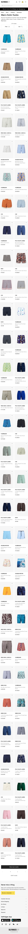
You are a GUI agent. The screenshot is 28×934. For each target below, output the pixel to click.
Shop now (23, 9)
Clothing (13, 12)
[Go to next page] (25, 872)
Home (2, 12)
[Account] (16, 2)
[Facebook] (2, 925)
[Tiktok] (10, 925)
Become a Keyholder (7, 893)
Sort (19, 26)
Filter (6, 26)
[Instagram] (6, 925)
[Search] (3, 5)
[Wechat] (14, 925)
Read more (3, 20)
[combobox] (15, 5)
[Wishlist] (19, 2)
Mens (7, 12)
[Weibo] (17, 925)
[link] (7, 51)
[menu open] (25, 2)
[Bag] (22, 2)
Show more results (14, 867)
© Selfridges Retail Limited (14, 931)
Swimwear (19, 12)
